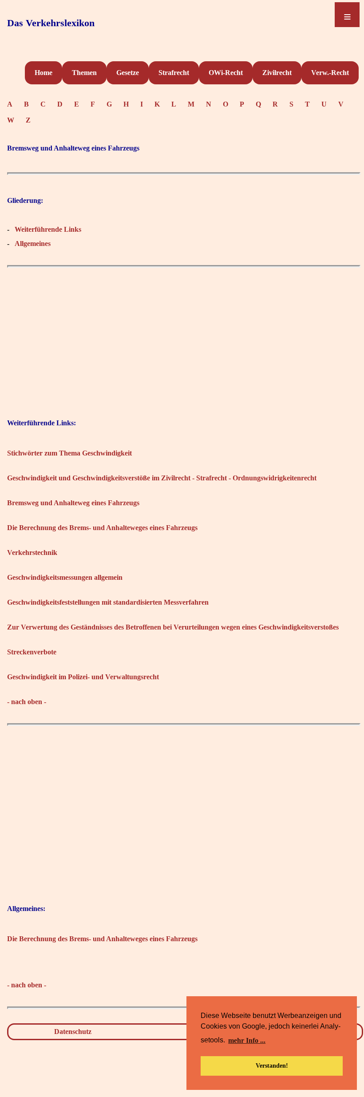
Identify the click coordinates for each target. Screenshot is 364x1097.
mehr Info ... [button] (246, 1040)
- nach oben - (26, 701)
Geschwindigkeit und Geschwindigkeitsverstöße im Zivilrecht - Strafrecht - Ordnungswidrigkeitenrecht (162, 478)
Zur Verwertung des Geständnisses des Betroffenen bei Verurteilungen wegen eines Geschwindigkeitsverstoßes (173, 627)
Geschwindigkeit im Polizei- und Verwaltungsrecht (83, 677)
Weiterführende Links (48, 229)
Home (43, 72)
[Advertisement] (183, 334)
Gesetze (127, 72)
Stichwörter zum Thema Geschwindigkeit (69, 453)
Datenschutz (72, 1031)
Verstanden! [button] (272, 1065)
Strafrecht (173, 72)
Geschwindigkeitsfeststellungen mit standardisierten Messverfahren (108, 602)
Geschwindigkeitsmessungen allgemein (65, 577)
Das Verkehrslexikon (51, 22)
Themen (84, 72)
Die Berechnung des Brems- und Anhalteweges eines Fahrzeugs (102, 527)
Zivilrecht (277, 72)
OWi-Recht (226, 72)
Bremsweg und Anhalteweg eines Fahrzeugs (73, 503)
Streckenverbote (31, 652)
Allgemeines (33, 243)
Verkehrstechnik (32, 552)
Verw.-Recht (330, 72)
